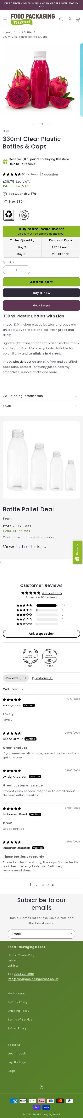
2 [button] (36, 885)
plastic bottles (24, 362)
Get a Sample (41, 305)
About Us (14, 1045)
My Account (16, 993)
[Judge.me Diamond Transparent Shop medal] (49, 656)
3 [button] (43, 885)
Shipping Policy (18, 1011)
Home (6, 32)
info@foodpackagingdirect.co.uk (33, 979)
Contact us (11, 537)
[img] (12, 700)
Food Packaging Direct (46, 1114)
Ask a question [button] (41, 633)
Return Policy (17, 1028)
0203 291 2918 (24, 974)
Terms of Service (20, 1019)
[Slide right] (50, 124)
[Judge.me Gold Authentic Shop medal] (30, 656)
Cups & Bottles (23, 32)
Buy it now (41, 293)
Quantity (8, 262)
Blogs (11, 1071)
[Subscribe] (71, 934)
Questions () (42, 678)
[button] (5, 19)
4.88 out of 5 (52, 593)
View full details (22, 547)
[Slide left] (33, 124)
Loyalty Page (17, 1062)
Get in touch (17, 1053)
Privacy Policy (17, 1002)
